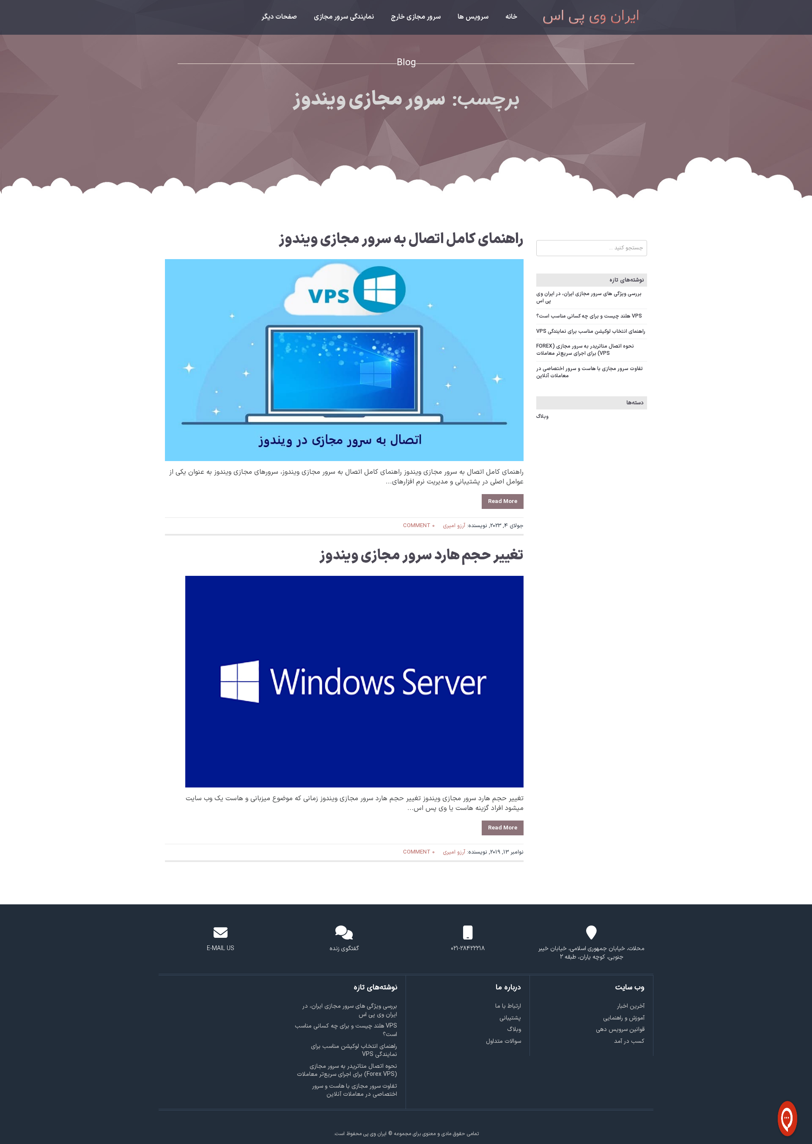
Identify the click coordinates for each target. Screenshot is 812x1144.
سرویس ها (473, 17)
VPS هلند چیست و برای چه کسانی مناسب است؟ (589, 316)
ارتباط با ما (508, 1006)
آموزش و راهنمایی (624, 1018)
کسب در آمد (629, 1041)
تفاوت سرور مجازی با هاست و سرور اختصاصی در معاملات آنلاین (589, 372)
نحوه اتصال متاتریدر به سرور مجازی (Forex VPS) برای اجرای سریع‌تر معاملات (585, 350)
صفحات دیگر (279, 17)
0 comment (419, 526)
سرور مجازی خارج (416, 17)
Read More (502, 501)
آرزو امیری (454, 526)
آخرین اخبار (631, 1006)
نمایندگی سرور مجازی (344, 17)
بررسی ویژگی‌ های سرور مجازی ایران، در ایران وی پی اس (589, 297)
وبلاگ (542, 416)
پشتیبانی (510, 1018)
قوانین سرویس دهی (620, 1029)
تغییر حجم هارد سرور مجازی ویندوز (421, 555)
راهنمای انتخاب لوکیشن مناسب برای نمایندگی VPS (590, 331)
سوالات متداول (503, 1041)
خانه (511, 17)
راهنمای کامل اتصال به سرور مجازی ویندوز (401, 239)
